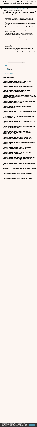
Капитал (29, 5)
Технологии (27, 3)
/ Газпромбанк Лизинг (18, 10)
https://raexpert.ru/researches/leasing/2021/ (16, 62)
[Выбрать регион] (27, 1)
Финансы (18, 3)
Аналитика (26, 5)
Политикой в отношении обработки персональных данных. (11, 426)
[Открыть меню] (35, 1)
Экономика (14, 3)
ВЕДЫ (2, 5)
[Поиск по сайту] (29, 1)
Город (18, 5)
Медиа (31, 3)
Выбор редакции (24, 8)
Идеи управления (13, 5)
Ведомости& (22, 5)
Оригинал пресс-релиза (9, 73)
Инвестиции (22, 3)
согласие (24, 424)
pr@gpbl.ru (11, 69)
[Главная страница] (17, 2)
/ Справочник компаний (11, 10)
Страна (33, 5)
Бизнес (11, 3)
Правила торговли (7, 5)
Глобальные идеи (6, 3)
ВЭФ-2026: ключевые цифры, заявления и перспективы (12, 8)
